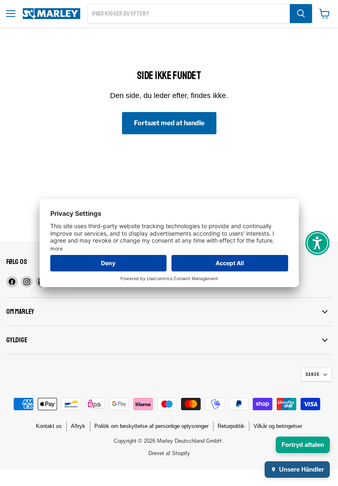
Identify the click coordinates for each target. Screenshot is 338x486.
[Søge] (301, 13)
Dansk (312, 374)
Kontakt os (49, 426)
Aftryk (78, 426)
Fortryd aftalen (303, 444)
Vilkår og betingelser (278, 426)
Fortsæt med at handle (169, 123)
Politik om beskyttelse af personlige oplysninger (151, 426)
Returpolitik (231, 426)
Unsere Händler (301, 469)
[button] (317, 243)
